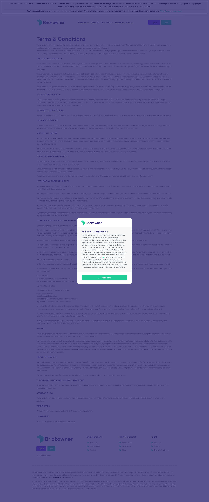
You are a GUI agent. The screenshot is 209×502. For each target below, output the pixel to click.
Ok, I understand (104, 278)
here (102, 257)
